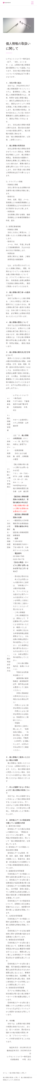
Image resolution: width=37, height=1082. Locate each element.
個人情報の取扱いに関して (11, 1077)
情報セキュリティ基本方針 (11, 1080)
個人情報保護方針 (26, 1077)
